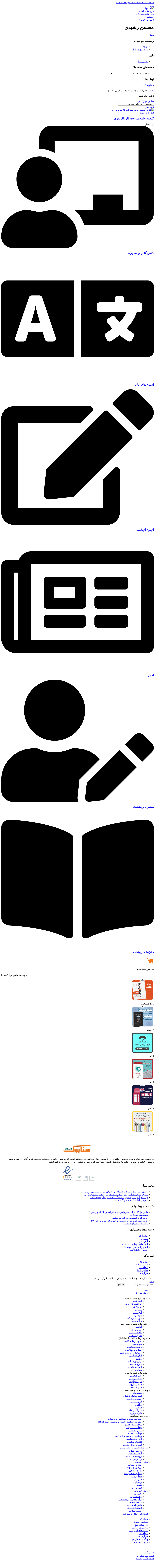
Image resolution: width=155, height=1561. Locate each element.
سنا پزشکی (148, 85)
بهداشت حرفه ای (133, 1424)
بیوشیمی (137, 1344)
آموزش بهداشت (134, 1439)
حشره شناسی (134, 1511)
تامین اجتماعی (134, 1505)
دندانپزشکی (136, 1476)
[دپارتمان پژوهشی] (77, 946)
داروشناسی (136, 1375)
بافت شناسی (135, 1332)
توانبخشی (137, 1321)
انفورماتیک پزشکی (132, 1396)
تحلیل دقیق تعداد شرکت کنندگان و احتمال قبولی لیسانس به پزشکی (114, 1191)
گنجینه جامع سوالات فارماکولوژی (134, 118)
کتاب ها (144, 1261)
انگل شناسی (135, 1355)
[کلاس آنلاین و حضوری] (77, 247)
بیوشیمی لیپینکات (139, 1215)
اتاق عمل (143, 1241)
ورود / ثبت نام (141, 1542)
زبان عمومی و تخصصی (130, 1499)
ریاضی (138, 1404)
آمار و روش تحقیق (132, 1444)
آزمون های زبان (144, 384)
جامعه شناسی (134, 1502)
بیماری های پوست (133, 1473)
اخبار (151, 675)
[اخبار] (77, 669)
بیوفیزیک (137, 1393)
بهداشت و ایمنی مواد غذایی (128, 1436)
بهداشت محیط (134, 1433)
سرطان (138, 1479)
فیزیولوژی (136, 1329)
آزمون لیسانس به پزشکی (135, 1247)
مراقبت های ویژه (133, 1303)
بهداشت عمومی (134, 1427)
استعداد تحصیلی (134, 1508)
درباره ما (143, 1273)
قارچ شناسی (135, 1364)
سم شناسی (136, 1387)
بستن (151, 35)
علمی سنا (143, 61)
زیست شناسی (134, 1347)
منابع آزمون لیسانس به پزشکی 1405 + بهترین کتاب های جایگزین (116, 1194)
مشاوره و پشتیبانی (143, 806)
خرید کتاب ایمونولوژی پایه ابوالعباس (130, 1218)
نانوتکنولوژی (135, 1413)
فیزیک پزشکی (135, 1410)
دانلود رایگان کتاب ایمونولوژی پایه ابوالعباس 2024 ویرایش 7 (118, 1212)
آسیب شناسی (135, 1453)
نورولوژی (137, 1488)
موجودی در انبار (140, 49)
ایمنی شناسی (135, 1367)
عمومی (138, 1493)
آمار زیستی (136, 1401)
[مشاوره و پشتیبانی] (77, 801)
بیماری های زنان (133, 1467)
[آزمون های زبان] (77, 378)
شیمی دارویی (135, 1384)
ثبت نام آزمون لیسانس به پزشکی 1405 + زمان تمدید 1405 (119, 1197)
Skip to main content (144, 2)
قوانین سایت (141, 1264)
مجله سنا (143, 1267)
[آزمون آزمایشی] (77, 524)
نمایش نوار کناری (145, 101)
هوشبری (137, 1315)
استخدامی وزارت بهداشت (135, 1244)
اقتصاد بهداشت (134, 1442)
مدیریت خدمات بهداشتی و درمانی (125, 1419)
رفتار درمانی (135, 1459)
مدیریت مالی (135, 1430)
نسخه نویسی (135, 1378)
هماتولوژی (136, 1370)
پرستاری (143, 1235)
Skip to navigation (125, 2)
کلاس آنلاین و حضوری (141, 253)
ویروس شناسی (134, 1361)
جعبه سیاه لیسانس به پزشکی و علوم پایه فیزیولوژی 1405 (119, 1220)
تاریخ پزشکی (135, 1470)
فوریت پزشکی (134, 1318)
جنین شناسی (135, 1335)
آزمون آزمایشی (144, 529)
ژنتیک (139, 1358)
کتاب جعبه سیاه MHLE (136, 1223)
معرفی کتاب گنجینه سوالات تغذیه (131, 1200)
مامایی (144, 1238)
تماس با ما (142, 1270)
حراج (145, 46)
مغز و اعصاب (135, 1465)
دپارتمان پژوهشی (143, 951)
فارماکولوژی (135, 1381)
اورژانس (137, 1301)
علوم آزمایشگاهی (139, 1250)
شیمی (139, 1407)
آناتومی (138, 1327)
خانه (151, 90)
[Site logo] (145, 14)
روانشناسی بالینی (133, 1456)
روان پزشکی (135, 1450)
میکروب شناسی (133, 1350)
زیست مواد (136, 1496)
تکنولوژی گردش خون (131, 1352)
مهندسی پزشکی (133, 1398)
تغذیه (139, 1485)
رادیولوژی (137, 1482)
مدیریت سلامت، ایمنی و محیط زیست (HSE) (119, 1421)
